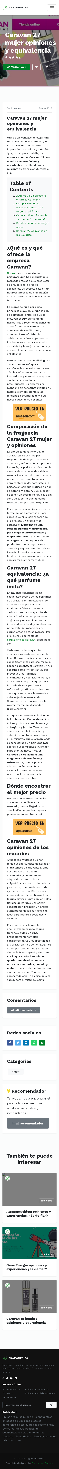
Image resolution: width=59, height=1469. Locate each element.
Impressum (9, 1397)
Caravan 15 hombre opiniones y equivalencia (26, 1320)
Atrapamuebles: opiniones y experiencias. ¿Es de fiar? (28, 1213)
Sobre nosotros (11, 1389)
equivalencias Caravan (21, 639)
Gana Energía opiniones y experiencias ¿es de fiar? (26, 1267)
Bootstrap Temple (42, 1463)
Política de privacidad (37, 1389)
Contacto (7, 1393)
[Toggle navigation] (51, 7)
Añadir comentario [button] (23, 1010)
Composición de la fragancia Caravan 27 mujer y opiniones (29, 207)
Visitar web (18, 67)
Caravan (12, 273)
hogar (16, 1071)
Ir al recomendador (27, 1123)
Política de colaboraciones (40, 1393)
